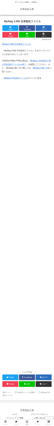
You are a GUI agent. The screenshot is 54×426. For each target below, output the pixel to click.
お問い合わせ (39, 418)
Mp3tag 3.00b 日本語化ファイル (16, 44)
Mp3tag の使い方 (40, 68)
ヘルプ (14, 414)
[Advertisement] (27, 105)
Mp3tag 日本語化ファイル (15, 78)
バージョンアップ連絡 (14, 418)
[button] (49, 288)
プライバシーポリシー (39, 414)
